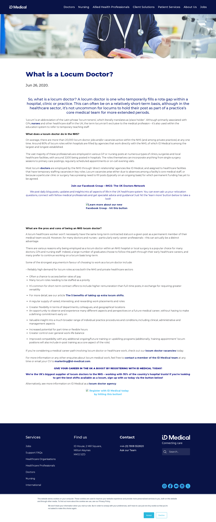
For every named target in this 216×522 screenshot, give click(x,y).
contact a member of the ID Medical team (151, 357)
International (33, 485)
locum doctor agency (102, 383)
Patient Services (169, 7)
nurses (35, 123)
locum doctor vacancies (160, 350)
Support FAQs (34, 452)
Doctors (69, 7)
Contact (127, 437)
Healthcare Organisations (41, 459)
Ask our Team (128, 450)
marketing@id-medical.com (72, 361)
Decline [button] (161, 515)
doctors (45, 168)
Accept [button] (149, 515)
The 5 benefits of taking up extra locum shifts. (95, 295)
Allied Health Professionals (111, 7)
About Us (190, 7)
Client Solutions (143, 7)
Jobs (203, 7)
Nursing (83, 7)
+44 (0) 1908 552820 (132, 446)
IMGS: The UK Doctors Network (125, 185)
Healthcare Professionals (40, 465)
